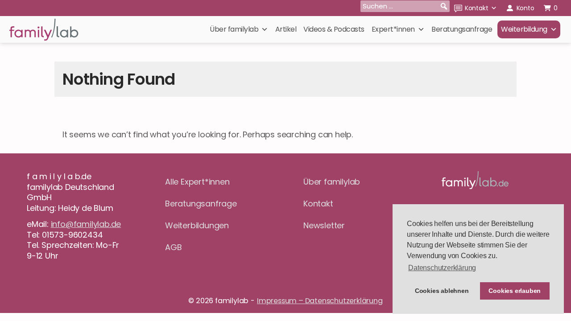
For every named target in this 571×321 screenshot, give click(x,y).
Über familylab (234, 29)
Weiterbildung (524, 29)
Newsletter (324, 225)
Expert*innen (393, 29)
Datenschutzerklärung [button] (442, 268)
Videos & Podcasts (333, 29)
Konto (525, 8)
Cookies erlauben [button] (514, 290)
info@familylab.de (86, 224)
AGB (173, 247)
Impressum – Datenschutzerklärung (320, 301)
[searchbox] (405, 6)
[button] (444, 6)
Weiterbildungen (197, 225)
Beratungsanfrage (461, 29)
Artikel (286, 29)
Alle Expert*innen (197, 181)
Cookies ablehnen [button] (442, 290)
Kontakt (476, 8)
